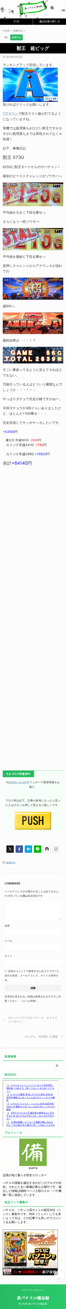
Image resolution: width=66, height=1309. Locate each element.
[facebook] (19, 849)
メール (8, 940)
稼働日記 (11, 862)
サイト (8, 955)
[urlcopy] (56, 849)
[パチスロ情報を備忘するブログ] (33, 12)
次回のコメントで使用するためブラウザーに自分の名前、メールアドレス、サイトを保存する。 (32, 975)
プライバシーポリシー (33, 1290)
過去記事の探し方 (49, 21)
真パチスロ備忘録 (33, 1298)
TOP (16, 21)
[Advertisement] (33, 618)
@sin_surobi (19, 782)
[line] (37, 849)
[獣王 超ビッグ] (28, 849)
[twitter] (10, 849)
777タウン (10, 113)
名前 (7, 925)
